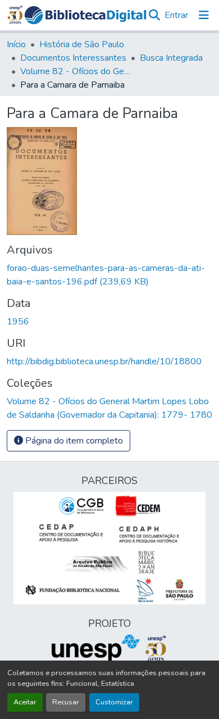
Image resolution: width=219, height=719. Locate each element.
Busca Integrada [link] (171, 58)
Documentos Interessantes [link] (73, 58)
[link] (109, 274)
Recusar (65, 702)
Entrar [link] (176, 15)
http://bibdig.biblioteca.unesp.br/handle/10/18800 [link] (104, 361)
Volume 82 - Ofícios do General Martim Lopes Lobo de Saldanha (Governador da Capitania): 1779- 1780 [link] (76, 71)
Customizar (114, 702)
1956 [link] (18, 321)
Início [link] (16, 44)
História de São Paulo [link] (81, 44)
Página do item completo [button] (73, 441)
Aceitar (24, 702)
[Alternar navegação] (203, 15)
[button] (86, 15)
